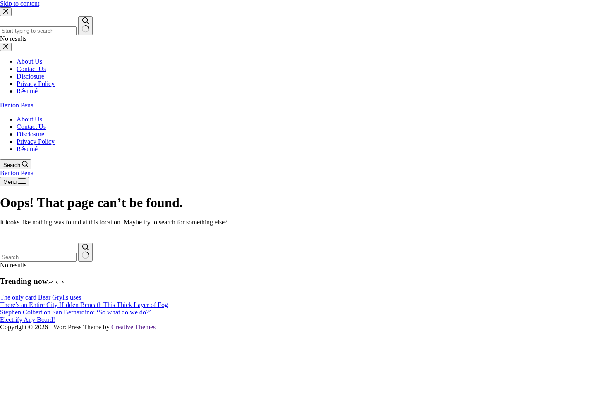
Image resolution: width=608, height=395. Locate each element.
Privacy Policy (36, 141)
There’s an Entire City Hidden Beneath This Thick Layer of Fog (84, 304)
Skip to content (19, 3)
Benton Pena (17, 105)
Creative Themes (133, 327)
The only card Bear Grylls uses (40, 297)
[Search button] (85, 252)
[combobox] (38, 257)
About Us (29, 119)
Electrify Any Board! (27, 319)
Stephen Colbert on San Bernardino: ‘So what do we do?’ (75, 312)
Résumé (27, 148)
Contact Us (31, 126)
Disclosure (30, 134)
